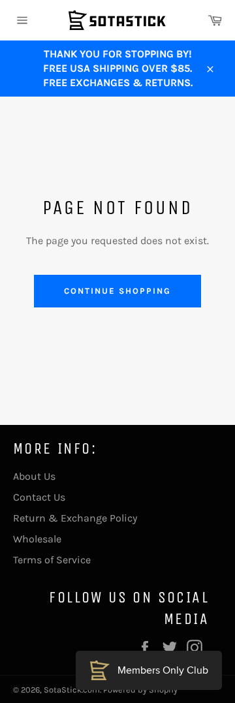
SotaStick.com (72, 690)
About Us (34, 476)
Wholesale (37, 539)
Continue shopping (117, 291)
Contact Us (39, 497)
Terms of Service (52, 560)
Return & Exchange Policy (75, 518)
